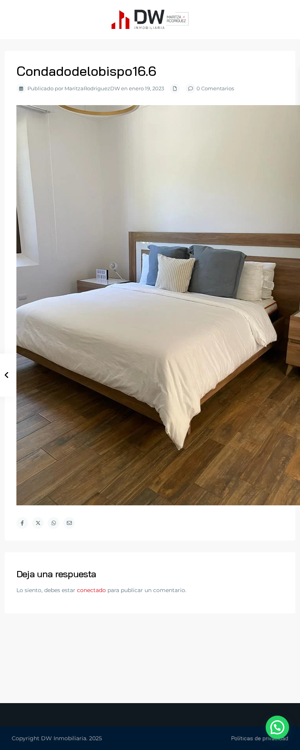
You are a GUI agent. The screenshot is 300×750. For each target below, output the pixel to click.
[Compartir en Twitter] (38, 523)
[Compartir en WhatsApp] (53, 523)
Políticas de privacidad (259, 738)
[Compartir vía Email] (69, 523)
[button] (277, 727)
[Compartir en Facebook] (22, 523)
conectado (91, 590)
